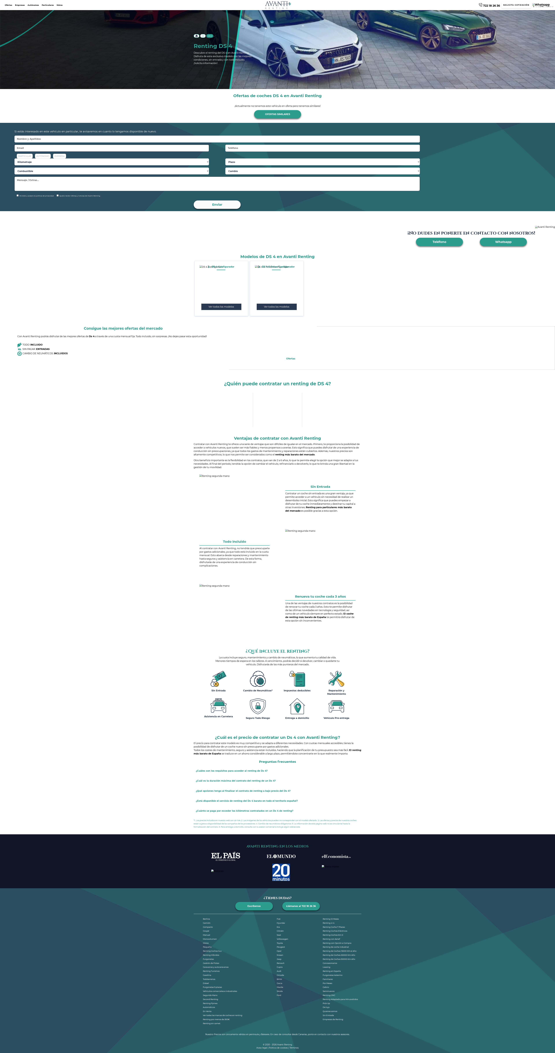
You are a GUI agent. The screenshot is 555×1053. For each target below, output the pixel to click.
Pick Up (326, 1003)
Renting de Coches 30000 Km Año (339, 955)
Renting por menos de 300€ (216, 1019)
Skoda (280, 991)
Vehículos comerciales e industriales (220, 991)
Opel (279, 951)
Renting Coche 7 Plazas (334, 927)
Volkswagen (282, 939)
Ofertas (8, 5)
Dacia (279, 983)
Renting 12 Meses (331, 919)
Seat (279, 935)
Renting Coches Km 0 (333, 935)
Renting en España (332, 971)
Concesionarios (330, 963)
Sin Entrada (328, 1015)
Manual (206, 935)
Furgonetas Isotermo (332, 975)
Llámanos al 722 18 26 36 (301, 906)
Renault (280, 963)
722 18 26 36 (491, 5)
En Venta (207, 1011)
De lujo (326, 1007)
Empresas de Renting (333, 1019)
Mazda (280, 987)
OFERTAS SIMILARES (277, 114)
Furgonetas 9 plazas (212, 987)
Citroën (280, 931)
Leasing (326, 967)
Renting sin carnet (211, 1023)
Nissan (280, 955)
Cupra (280, 967)
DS (203, 36)
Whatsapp (503, 242)
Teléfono (439, 242)
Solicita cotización (516, 5)
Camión (206, 923)
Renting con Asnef (331, 939)
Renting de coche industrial (336, 947)
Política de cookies (278, 1048)
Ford (279, 995)
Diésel (206, 983)
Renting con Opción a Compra (337, 943)
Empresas (20, 5)
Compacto (208, 927)
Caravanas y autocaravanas (216, 967)
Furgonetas (208, 959)
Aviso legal (261, 1048)
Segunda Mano (210, 995)
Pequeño (207, 947)
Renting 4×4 (328, 923)
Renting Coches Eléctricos (335, 931)
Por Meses (327, 983)
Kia (278, 927)
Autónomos (33, 5)
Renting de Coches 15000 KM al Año (339, 951)
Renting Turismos (211, 971)
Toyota (280, 943)
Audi (279, 971)
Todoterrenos (209, 979)
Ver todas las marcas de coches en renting (222, 1015)
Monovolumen (210, 939)
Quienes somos (330, 1011)
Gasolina (207, 975)
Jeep (279, 959)
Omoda (280, 975)
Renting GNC (329, 995)
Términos (294, 1048)
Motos (60, 5)
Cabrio (326, 987)
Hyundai (281, 923)
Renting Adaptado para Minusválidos (340, 999)
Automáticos (209, 1007)
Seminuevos (328, 991)
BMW (279, 979)
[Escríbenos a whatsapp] (542, 5)
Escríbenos (254, 906)
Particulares (48, 5)
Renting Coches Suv (212, 951)
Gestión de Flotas (211, 963)
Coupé (206, 931)
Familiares (328, 979)
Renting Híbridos (211, 955)
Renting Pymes (210, 1003)
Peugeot (281, 947)
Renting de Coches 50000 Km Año (339, 959)
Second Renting (210, 999)
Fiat (278, 919)
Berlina (206, 919)
